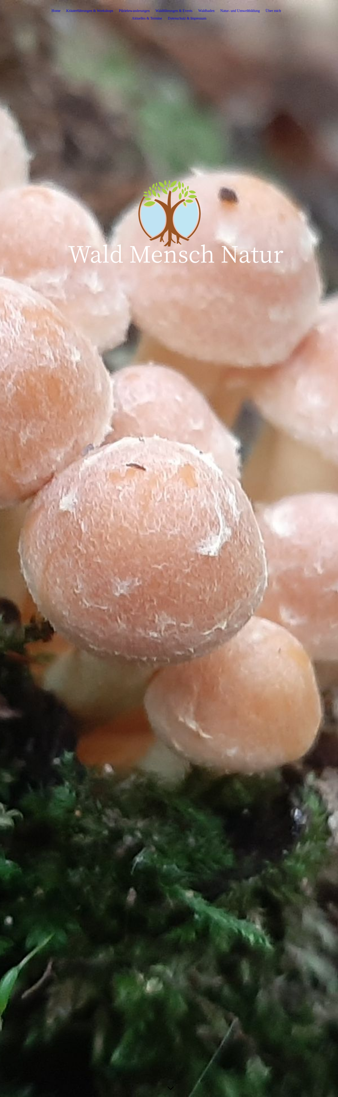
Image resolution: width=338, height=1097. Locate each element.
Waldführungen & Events (173, 11)
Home (56, 11)
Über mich (273, 11)
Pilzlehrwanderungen (134, 11)
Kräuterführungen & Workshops (89, 11)
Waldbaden (206, 11)
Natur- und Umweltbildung (240, 11)
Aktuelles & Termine (147, 18)
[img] (169, 548)
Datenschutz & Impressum (187, 18)
